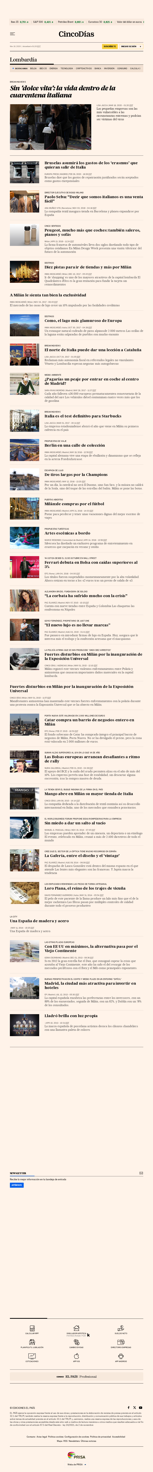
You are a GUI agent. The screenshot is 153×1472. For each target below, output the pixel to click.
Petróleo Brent (65, 22)
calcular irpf (32, 1333)
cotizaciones (32, 1361)
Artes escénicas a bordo (67, 533)
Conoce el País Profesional (76, 1376)
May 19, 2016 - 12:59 (81, 452)
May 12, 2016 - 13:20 (73, 481)
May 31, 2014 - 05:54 (92, 895)
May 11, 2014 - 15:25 (22, 928)
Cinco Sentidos (53, 226)
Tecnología (67, 68)
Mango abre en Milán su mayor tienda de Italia (89, 794)
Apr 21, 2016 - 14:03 (81, 511)
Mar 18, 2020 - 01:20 (121, 105)
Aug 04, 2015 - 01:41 (78, 632)
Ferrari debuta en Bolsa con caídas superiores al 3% (91, 565)
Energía (54, 68)
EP (46, 994)
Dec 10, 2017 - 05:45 (80, 274)
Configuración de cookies (77, 1437)
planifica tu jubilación (32, 1347)
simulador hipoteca (76, 1333)
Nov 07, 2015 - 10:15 (77, 603)
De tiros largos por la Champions (76, 475)
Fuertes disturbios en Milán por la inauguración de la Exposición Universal (93, 657)
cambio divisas (76, 1347)
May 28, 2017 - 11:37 (85, 390)
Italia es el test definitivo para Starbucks (83, 416)
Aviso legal (42, 1437)
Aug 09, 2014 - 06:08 (78, 862)
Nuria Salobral (53, 768)
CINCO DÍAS (50, 665)
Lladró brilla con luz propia (71, 1016)
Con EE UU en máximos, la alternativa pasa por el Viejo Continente (91, 949)
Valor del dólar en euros (129, 22)
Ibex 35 (14, 22)
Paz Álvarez (51, 603)
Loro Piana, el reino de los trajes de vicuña (85, 889)
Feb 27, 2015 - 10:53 (67, 731)
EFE (46, 574)
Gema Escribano (53, 958)
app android (121, 1361)
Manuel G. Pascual (54, 830)
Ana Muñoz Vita (53, 208)
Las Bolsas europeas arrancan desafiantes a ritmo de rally (92, 759)
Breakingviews (18, 82)
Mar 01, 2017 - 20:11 (68, 423)
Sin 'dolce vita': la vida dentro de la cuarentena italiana (62, 91)
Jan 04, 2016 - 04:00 (68, 574)
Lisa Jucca (102, 105)
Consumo (122, 68)
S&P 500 (38, 22)
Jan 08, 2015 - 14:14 (68, 801)
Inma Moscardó (53, 274)
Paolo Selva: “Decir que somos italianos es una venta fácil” (94, 199)
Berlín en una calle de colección (75, 446)
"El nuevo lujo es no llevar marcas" (77, 625)
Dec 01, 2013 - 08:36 (81, 958)
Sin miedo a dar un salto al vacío (75, 823)
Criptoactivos (83, 68)
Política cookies (55, 1437)
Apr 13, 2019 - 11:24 (62, 241)
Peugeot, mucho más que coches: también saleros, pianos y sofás (92, 233)
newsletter (18, 1173)
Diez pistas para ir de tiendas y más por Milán (88, 267)
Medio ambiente (53, 375)
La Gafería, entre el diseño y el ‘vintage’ (82, 856)
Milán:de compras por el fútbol (74, 504)
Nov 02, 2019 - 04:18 (84, 208)
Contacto (31, 1437)
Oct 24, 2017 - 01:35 (68, 357)
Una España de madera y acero (39, 921)
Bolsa (33, 68)
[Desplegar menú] (12, 34)
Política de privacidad (100, 1437)
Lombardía (23, 60)
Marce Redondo (53, 540)
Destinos (49, 263)
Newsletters (74, 1441)
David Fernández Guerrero (59, 895)
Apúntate (17, 1185)
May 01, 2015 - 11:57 (39, 698)
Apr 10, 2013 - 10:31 (57, 1023)
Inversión (109, 68)
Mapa (59, 1441)
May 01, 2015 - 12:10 (85, 665)
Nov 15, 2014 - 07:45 (83, 830)
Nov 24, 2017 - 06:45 (46, 302)
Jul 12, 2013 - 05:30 (67, 994)
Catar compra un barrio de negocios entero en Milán (89, 722)
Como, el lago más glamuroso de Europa (83, 321)
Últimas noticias (88, 1441)
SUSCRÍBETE (110, 46)
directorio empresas (121, 1347)
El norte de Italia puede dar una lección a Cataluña (93, 350)
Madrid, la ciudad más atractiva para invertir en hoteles (90, 986)
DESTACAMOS (21, 68)
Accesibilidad (118, 1437)
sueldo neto (121, 1333)
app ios (76, 1361)
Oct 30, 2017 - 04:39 (80, 327)
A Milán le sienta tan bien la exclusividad (48, 295)
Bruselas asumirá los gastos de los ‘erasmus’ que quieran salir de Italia (91, 165)
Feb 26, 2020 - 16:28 (80, 174)
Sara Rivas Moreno (55, 390)
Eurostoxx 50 (95, 22)
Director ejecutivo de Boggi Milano (64, 193)
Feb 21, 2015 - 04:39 (81, 768)
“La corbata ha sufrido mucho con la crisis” (86, 596)
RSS (65, 1441)
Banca (98, 68)
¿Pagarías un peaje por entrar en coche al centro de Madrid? (92, 382)
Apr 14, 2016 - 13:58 (95, 540)
